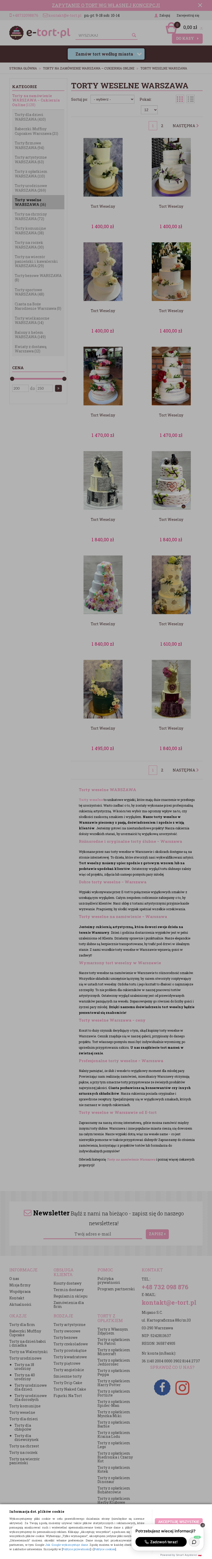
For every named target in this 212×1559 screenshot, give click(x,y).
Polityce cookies (104, 1549)
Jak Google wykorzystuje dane (66, 1545)
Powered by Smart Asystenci (181, 1555)
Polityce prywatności (76, 1549)
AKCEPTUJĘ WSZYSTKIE (178, 1522)
